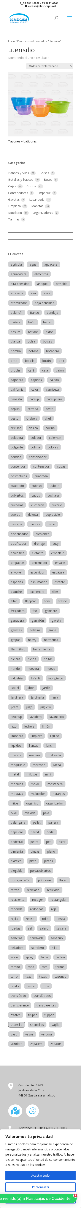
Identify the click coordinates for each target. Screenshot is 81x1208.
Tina (46, 986)
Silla (54, 948)
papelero (17, 832)
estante (59, 582)
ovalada (29, 813)
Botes (48, 179)
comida (16, 457)
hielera (15, 659)
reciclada (33, 890)
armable (61, 284)
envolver (17, 572)
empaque (17, 563)
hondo (15, 669)
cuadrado (17, 486)
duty (55, 543)
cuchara (53, 495)
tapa (31, 967)
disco (51, 524)
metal (15, 774)
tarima (60, 967)
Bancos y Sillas (19, 173)
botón (46, 361)
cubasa (37, 486)
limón (46, 726)
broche (16, 370)
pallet (37, 822)
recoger (37, 900)
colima (35, 447)
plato (33, 861)
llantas (33, 745)
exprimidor (37, 592)
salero (44, 928)
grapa (52, 630)
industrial (17, 678)
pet (48, 842)
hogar (48, 659)
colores (53, 447)
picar (62, 842)
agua (33, 264)
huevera (33, 669)
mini (48, 774)
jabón (31, 688)
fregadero (18, 611)
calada (54, 380)
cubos (36, 495)
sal (30, 928)
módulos (17, 784)
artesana (17, 293)
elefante (37, 553)
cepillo (15, 409)
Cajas (12, 186)
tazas (43, 976)
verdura (46, 1034)
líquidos (16, 745)
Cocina (32, 186)
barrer (47, 322)
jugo (29, 707)
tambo (15, 967)
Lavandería (37, 199)
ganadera (17, 620)
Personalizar (40, 1187)
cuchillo (57, 505)
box (61, 361)
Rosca (60, 919)
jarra (55, 697)
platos (48, 861)
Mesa (57, 765)
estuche (16, 592)
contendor (18, 466)
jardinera (17, 697)
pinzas (35, 851)
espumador (39, 582)
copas (61, 466)
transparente (20, 1005)
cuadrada (41, 476)
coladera (17, 438)
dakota (33, 514)
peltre (34, 842)
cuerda (15, 514)
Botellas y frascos (21, 179)
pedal (50, 832)
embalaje (57, 553)
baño (31, 322)
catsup (34, 399)
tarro (14, 976)
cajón (60, 370)
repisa (30, 919)
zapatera (36, 1044)
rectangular (59, 900)
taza (28, 976)
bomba (16, 351)
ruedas (15, 928)
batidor (33, 332)
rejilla (14, 919)
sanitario (57, 938)
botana (33, 351)
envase (60, 563)
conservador (37, 457)
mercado (39, 765)
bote (14, 361)
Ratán (63, 880)
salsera (61, 928)
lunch (49, 745)
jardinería (37, 697)
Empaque (45, 193)
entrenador (39, 563)
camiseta (52, 389)
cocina (50, 428)
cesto (15, 418)
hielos (32, 659)
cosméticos (19, 476)
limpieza (36, 736)
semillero (37, 948)
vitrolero (16, 1044)
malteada (54, 755)
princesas (44, 880)
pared (35, 832)
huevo (51, 669)
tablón (60, 957)
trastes (16, 1015)
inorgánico (55, 678)
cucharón (37, 505)
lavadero (36, 717)
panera (53, 822)
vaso (14, 1034)
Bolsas (45, 173)
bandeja (52, 312)
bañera (16, 322)
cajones (36, 380)
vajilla (55, 1025)
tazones (60, 976)
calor (34, 389)
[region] (40, 1168)
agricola (16, 264)
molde (35, 784)
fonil (47, 601)
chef (48, 418)
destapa (16, 524)
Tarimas (14, 219)
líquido (54, 736)
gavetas (16, 630)
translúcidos (42, 996)
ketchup (16, 717)
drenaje (39, 543)
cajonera (17, 380)
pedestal (17, 842)
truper (32, 1015)
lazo (14, 726)
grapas (15, 640)
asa (33, 293)
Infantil (36, 678)
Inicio (11, 41)
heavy (32, 640)
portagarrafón (20, 880)
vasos (29, 1034)
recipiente (17, 900)
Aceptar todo (40, 1175)
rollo (45, 919)
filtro (14, 601)
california (17, 389)
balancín (16, 312)
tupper (49, 1015)
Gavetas (14, 199)
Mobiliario (15, 213)
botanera (52, 351)
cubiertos (17, 495)
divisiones (42, 534)
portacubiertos (40, 871)
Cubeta (54, 486)
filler (55, 592)
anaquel (42, 284)
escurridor (37, 572)
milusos (32, 774)
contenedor (41, 466)
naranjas (59, 794)
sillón (14, 957)
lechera (29, 726)
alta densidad (20, 284)
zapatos (56, 1044)
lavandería (56, 717)
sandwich (36, 938)
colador (36, 438)
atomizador (19, 303)
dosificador (18, 543)
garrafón (38, 620)
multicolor (38, 794)
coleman (55, 438)
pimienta (17, 851)
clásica (33, 428)
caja (45, 370)
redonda (16, 909)
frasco (62, 601)
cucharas (17, 505)
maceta (16, 755)
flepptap (31, 601)
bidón (50, 332)
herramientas (42, 649)
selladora (17, 948)
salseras (16, 938)
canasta (16, 399)
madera (34, 755)
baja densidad (44, 303)
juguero (45, 707)
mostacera (55, 784)
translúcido (18, 996)
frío (34, 611)
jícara (14, 707)
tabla (44, 957)
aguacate (50, 264)
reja (54, 909)
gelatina (35, 630)
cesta (49, 409)
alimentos (41, 274)
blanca (15, 341)
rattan (15, 890)
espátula (58, 572)
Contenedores (18, 193)
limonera (17, 736)
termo (31, 986)
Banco (34, 312)
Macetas (37, 206)
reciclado (53, 890)
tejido (15, 986)
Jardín (46, 688)
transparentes (46, 1005)
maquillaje (18, 765)
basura (15, 332)
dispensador (19, 534)
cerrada (32, 409)
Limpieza (15, 206)
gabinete (51, 611)
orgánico (32, 803)
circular (16, 428)
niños (14, 803)
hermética (51, 640)
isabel (15, 688)
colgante (17, 447)
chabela (31, 418)
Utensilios (37, 1025)
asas (47, 293)
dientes (35, 524)
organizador (54, 803)
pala (46, 813)
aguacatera (19, 274)
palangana (18, 822)
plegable (16, 871)
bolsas (47, 341)
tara (45, 967)
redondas (36, 909)
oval (14, 813)
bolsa (31, 341)
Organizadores (43, 213)
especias (17, 582)
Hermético (18, 649)
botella (30, 361)
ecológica (17, 553)
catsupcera (54, 399)
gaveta (56, 620)
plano (51, 851)
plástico (16, 861)
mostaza (17, 794)
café (31, 370)
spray (29, 957)
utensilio (16, 1025)
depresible (53, 514)
